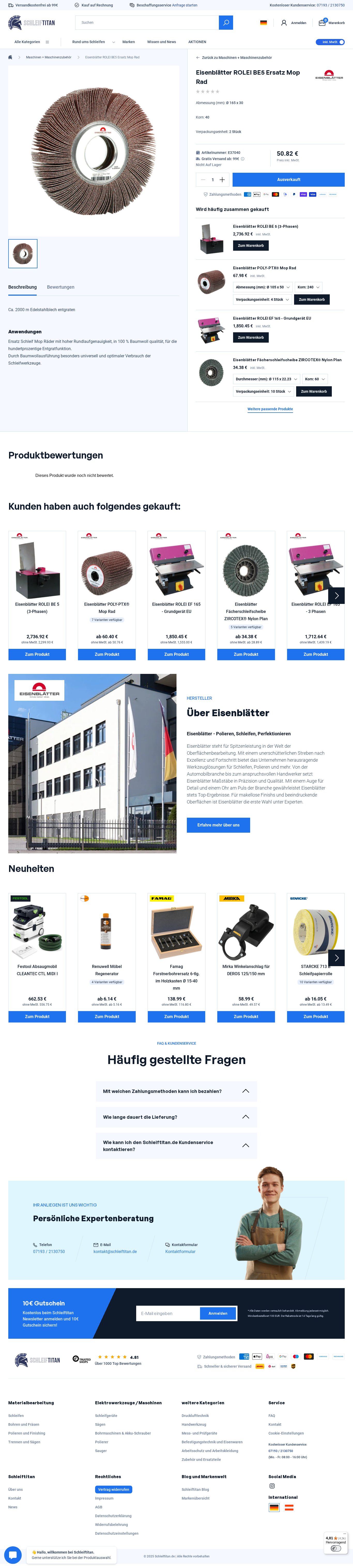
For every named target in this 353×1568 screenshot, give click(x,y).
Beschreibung (22, 287)
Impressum (104, 1498)
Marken (128, 42)
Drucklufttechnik (195, 1416)
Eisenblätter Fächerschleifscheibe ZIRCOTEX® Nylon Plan (287, 360)
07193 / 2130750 (331, 5)
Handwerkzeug (194, 1424)
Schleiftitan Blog (195, 1489)
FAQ (271, 1416)
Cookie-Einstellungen (286, 1433)
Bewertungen (60, 287)
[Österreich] (289, 1507)
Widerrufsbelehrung (111, 1525)
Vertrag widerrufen (113, 1489)
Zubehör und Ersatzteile (201, 1459)
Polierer (101, 1442)
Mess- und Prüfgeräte (199, 1433)
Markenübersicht (196, 1498)
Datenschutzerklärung (113, 1516)
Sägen (100, 1424)
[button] (203, 180)
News (12, 1507)
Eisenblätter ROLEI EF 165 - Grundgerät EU (272, 318)
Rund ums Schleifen (88, 42)
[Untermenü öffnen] (113, 42)
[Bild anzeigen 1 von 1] (22, 253)
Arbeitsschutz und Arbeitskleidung (210, 1451)
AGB (98, 1507)
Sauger (101, 1451)
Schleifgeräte (106, 1416)
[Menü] (345, 1535)
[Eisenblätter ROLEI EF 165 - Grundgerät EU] (211, 330)
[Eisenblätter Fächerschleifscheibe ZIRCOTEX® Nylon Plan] (211, 372)
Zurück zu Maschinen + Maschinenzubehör (237, 58)
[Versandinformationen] (243, 159)
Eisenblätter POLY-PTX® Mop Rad (264, 268)
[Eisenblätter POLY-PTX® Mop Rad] (211, 280)
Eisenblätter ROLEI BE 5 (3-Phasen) (265, 226)
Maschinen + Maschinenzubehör (48, 57)
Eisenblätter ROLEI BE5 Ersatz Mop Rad (112, 57)
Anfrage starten (184, 5)
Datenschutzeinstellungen (117, 1533)
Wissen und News (161, 42)
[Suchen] (226, 22)
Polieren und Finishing (26, 1433)
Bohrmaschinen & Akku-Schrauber (123, 1433)
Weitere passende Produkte (270, 409)
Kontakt (274, 1424)
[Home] (10, 57)
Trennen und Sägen (24, 1442)
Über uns (15, 1489)
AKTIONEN (197, 42)
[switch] (336, 1548)
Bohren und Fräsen (23, 1424)
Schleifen (16, 1416)
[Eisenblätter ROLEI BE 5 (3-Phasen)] (211, 238)
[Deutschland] (274, 1507)
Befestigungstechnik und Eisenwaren (212, 1442)
